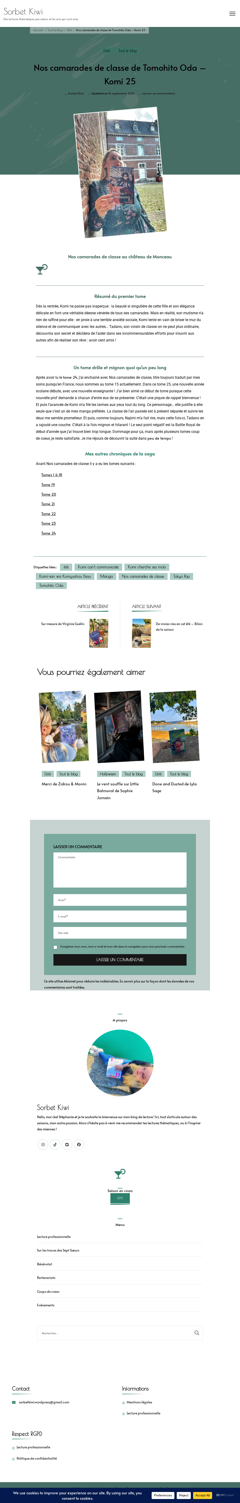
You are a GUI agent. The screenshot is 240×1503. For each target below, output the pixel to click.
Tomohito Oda (51, 585)
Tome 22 (48, 513)
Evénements (45, 1305)
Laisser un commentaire (158, 92)
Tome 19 (48, 484)
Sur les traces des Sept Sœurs (58, 1250)
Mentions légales (139, 1402)
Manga (106, 576)
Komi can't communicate (98, 567)
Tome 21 (48, 503)
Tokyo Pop (181, 576)
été (66, 567)
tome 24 (70, 377)
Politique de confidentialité (37, 1458)
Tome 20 (48, 494)
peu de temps (159, 438)
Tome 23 (48, 523)
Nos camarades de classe (143, 576)
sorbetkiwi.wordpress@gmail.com (44, 1402)
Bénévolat (44, 1264)
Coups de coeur (48, 1291)
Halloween (108, 774)
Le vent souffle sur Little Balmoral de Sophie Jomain (118, 790)
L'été (107, 51)
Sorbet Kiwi (23, 11)
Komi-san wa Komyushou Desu (65, 576)
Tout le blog (127, 51)
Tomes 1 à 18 (51, 474)
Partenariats (46, 1277)
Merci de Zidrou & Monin (64, 784)
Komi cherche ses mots (147, 567)
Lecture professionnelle (54, 1236)
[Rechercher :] (114, 1333)
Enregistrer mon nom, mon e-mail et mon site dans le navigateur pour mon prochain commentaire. (122, 946)
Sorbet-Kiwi (76, 93)
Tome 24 (48, 533)
